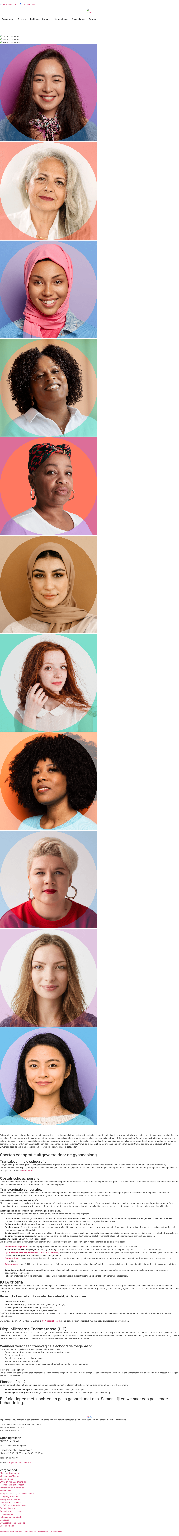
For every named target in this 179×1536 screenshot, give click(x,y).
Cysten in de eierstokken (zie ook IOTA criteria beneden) (32, 1252)
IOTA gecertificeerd (51, 1321)
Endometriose (11, 1258)
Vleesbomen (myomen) (16, 1246)
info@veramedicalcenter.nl (19, 1462)
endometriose (27, 1170)
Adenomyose (11, 1264)
